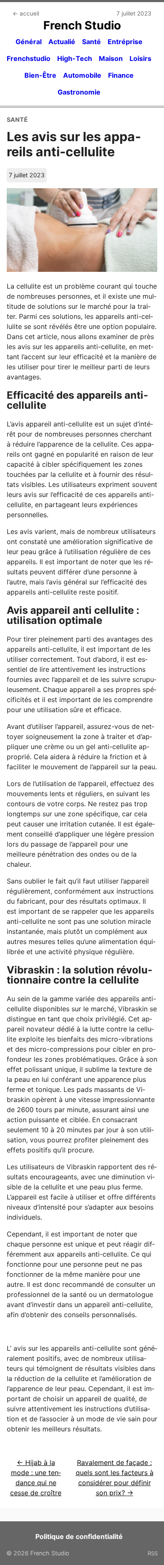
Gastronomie (79, 92)
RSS (153, 1553)
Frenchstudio (28, 58)
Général (29, 41)
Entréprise (125, 41)
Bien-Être (40, 75)
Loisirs (140, 58)
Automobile (82, 75)
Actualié (61, 41)
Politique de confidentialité (79, 1536)
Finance (121, 75)
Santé (91, 41)
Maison (111, 58)
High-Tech (74, 58)
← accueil (26, 13)
